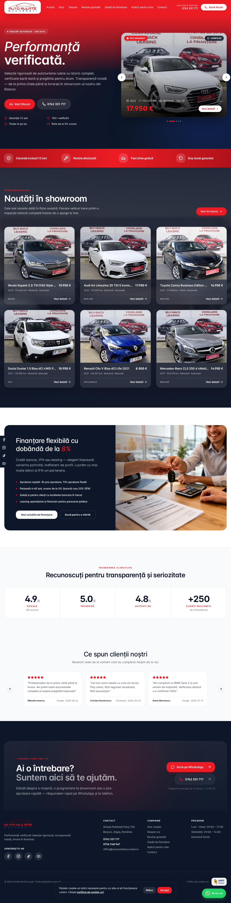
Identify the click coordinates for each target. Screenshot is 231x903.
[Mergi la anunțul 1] (167, 121)
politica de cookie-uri (90, 892)
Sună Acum (216, 7)
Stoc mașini (154, 826)
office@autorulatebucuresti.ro (121, 849)
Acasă (51, 7)
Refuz (149, 890)
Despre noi (153, 831)
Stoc (61, 7)
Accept (164, 890)
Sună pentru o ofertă (77, 514)
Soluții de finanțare (116, 7)
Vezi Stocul (22, 104)
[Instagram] (18, 856)
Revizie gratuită (91, 7)
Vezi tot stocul (209, 211)
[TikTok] (28, 856)
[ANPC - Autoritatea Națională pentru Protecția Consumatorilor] (219, 882)
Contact (162, 7)
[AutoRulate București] (22, 7)
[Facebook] (8, 856)
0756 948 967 (111, 844)
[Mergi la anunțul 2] (172, 121)
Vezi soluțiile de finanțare (36, 514)
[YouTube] (39, 856)
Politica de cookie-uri (198, 881)
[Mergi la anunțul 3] (176, 121)
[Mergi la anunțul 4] (178, 121)
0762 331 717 (190, 8)
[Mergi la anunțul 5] (180, 121)
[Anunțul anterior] (122, 77)
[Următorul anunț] (226, 77)
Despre (73, 7)
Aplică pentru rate (142, 7)
